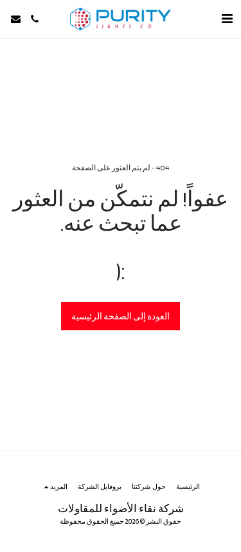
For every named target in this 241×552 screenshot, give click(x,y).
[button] (227, 18)
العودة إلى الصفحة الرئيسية (120, 316)
